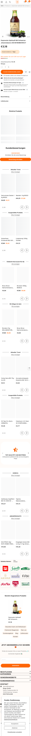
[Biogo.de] (5, 568)
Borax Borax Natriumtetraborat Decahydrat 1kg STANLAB (7, 287)
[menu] (2, 2)
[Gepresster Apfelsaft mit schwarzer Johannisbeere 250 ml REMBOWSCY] (15, 607)
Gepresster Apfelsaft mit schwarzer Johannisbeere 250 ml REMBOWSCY (15, 618)
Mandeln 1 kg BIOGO (22, 195)
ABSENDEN (15, 665)
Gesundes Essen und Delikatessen (15, 627)
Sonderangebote (8, 633)
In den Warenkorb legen (12, 72)
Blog (16, 633)
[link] (26, 72)
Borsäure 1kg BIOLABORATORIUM (8, 329)
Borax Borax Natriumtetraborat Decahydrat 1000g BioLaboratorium (22, 329)
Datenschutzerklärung (10, 719)
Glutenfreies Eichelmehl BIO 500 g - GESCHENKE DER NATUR (7, 239)
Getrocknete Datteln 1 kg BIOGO (7, 196)
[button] (15, 90)
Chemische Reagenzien (12, 630)
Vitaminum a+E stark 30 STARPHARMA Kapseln (22, 422)
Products (7, 5)
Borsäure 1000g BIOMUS (21, 286)
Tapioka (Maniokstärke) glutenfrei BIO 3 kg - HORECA (22, 500)
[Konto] (6, 2)
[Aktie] (29, 72)
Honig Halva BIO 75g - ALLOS (8, 379)
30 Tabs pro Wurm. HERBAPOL (7, 422)
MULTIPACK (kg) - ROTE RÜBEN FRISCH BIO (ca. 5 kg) (7, 543)
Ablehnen (14, 728)
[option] (15, 23)
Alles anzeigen (15, 561)
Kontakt (15, 636)
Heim (2, 5)
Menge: (3, 64)
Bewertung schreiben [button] (15, 159)
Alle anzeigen (16, 264)
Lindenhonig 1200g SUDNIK (21, 239)
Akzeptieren (14, 723)
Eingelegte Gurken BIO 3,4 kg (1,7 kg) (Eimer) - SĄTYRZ (22, 543)
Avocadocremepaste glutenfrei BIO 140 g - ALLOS (22, 379)
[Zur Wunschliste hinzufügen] (20, 608)
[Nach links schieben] (22, 207)
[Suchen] (10, 2)
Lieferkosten (24, 633)
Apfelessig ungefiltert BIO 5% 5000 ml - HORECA (7, 500)
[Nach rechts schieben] (27, 207)
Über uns (23, 630)
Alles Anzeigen (15, 172)
